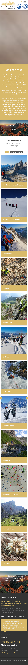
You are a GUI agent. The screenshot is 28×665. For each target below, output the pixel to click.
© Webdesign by (17, 660)
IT (21, 2)
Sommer (13, 152)
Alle (7, 152)
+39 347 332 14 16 (10, 642)
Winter (20, 152)
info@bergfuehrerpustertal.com (10, 653)
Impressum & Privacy (6, 660)
